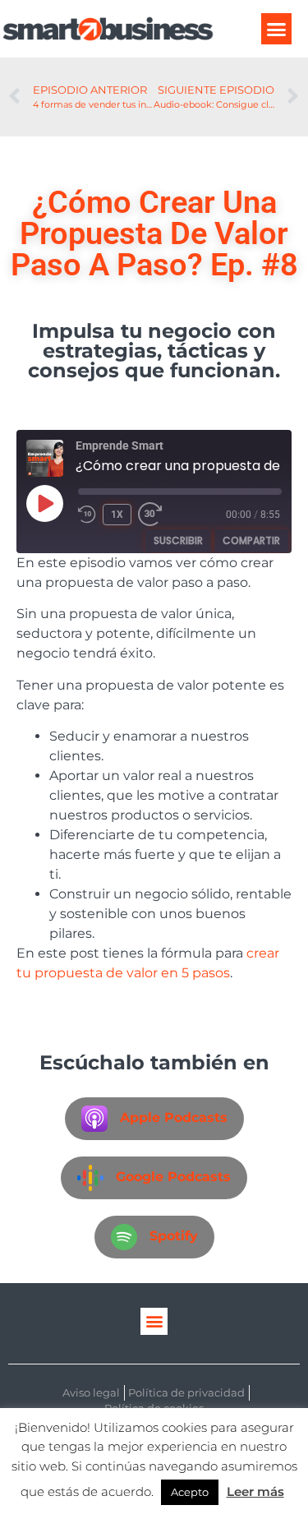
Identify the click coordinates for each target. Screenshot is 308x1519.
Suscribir (178, 540)
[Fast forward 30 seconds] (154, 514)
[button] (276, 28)
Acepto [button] (190, 1491)
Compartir (251, 540)
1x (117, 514)
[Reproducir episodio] (44, 503)
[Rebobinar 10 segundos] (87, 514)
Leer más (255, 1491)
